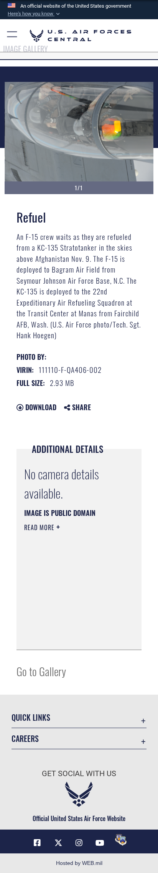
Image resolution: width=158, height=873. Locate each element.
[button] (34, 14)
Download (39, 407)
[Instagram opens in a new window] (79, 843)
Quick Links (31, 717)
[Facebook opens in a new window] (37, 843)
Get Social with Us (79, 773)
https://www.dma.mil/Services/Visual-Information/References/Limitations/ (70, 635)
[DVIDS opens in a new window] (121, 840)
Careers (25, 738)
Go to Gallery (41, 671)
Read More (40, 527)
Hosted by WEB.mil (79, 863)
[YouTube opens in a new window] (99, 843)
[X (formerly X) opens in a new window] (58, 843)
